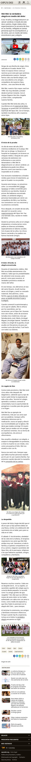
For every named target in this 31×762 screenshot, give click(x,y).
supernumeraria (7, 213)
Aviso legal (13, 752)
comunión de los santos (14, 461)
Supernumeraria (19, 651)
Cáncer (20, 648)
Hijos (15, 648)
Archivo (14, 760)
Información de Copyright (9, 757)
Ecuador (4, 651)
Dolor (3, 648)
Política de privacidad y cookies (11, 755)
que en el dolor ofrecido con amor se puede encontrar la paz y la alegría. (14, 298)
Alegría (9, 648)
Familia (10, 651)
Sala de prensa (6, 760)
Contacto (22, 757)
